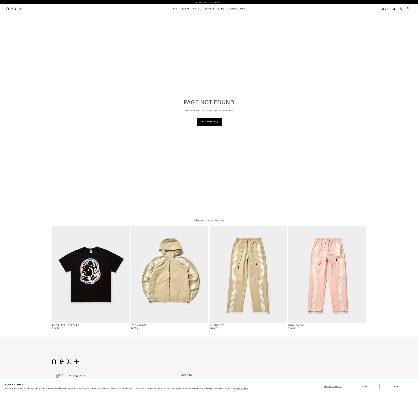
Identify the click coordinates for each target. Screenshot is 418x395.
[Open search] (393, 8)
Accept (365, 386)
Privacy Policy (241, 388)
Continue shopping (209, 121)
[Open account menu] (400, 8)
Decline (396, 386)
